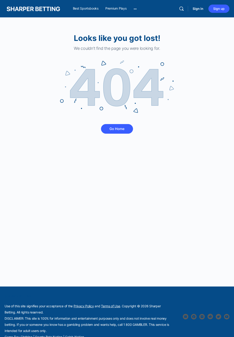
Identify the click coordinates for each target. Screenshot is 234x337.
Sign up (219, 9)
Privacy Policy (84, 306)
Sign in (198, 9)
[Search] (181, 8)
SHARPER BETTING (18, 296)
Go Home (117, 129)
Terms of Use (110, 306)
